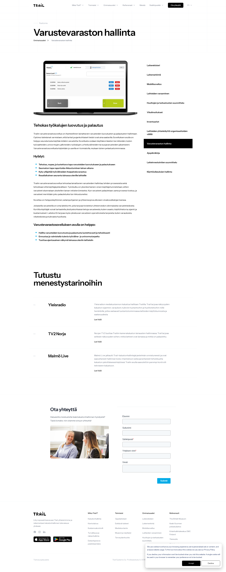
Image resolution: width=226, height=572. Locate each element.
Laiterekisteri (153, 65)
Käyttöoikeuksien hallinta (159, 171)
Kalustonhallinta (94, 519)
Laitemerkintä (154, 74)
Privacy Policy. (209, 550)
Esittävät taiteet (122, 523)
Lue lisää (98, 319)
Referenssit (127, 5)
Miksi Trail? (76, 5)
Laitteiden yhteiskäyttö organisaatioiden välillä (167, 133)
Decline (211, 563)
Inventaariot (153, 121)
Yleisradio (174, 539)
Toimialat (92, 5)
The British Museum (178, 519)
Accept (191, 563)
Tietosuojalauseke (41, 560)
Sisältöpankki (155, 5)
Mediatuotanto (121, 528)
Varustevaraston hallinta (159, 143)
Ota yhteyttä (176, 5)
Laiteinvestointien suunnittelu (162, 162)
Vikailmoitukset (155, 112)
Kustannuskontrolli (95, 528)
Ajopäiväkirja (153, 153)
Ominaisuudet (109, 5)
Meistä (142, 5)
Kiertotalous (93, 523)
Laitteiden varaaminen (158, 93)
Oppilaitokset (120, 519)
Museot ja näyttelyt (123, 533)
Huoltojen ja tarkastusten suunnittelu (165, 103)
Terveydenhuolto (122, 537)
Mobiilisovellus (154, 84)
